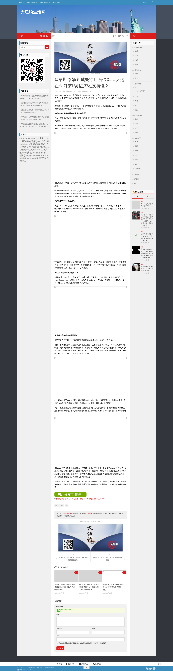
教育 (136, 101)
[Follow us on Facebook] (47, 36)
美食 (136, 74)
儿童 (34, 138)
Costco (21, 138)
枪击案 (24, 150)
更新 (47, 147)
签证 (45, 153)
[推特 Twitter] (44, 36)
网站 (57, 635)
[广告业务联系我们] (90, 551)
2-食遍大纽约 (137, 70)
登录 (144, 2)
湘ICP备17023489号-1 (25, 670)
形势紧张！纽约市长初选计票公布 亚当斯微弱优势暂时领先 (113, 587)
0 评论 (127, 36)
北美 (53, 36)
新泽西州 (33, 147)
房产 (136, 87)
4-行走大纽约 (137, 115)
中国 (136, 146)
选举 (66, 505)
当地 (136, 160)
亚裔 (27, 138)
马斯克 (21, 161)
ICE (25, 138)
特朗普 (36, 150)
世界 (136, 142)
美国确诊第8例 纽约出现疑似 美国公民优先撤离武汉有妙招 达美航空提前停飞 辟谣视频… (147, 253)
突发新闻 (138, 169)
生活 (136, 110)
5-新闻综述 (137, 138)
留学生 (24, 153)
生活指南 (32, 2)
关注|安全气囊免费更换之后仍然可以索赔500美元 (147, 269)
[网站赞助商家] (90, 72)
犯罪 (39, 150)
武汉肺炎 (30, 150)
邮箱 (94, 628)
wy (57, 91)
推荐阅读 (136, 179)
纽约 (22, 155)
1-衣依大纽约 (137, 47)
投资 (20, 144)
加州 (37, 138)
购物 (136, 64)
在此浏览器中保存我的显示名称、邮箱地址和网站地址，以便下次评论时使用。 (83, 643)
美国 (42, 156)
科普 (134, 183)
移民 (42, 153)
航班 (33, 158)
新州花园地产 (140, 91)
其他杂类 (136, 174)
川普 (47, 141)
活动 (136, 164)
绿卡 (38, 156)
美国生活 (29, 158)
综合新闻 (34, 156)
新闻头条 (45, 2)
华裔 (34, 140)
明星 (62, 505)
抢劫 (23, 144)
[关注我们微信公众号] (41, 36)
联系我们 (57, 2)
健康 (136, 51)
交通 (136, 119)
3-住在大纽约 (137, 84)
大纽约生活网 (32, 12)
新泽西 (25, 146)
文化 (136, 105)
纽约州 (28, 156)
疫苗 (34, 153)
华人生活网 (88, 513)
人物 (136, 151)
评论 (58, 615)
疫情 (29, 152)
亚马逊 (31, 138)
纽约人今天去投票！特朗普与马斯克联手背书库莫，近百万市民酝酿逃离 (88, 587)
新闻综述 (41, 146)
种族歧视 (38, 153)
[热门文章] (137, 196)
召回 (38, 141)
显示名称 (59, 628)
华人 (28, 141)
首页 (22, 2)
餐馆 (136, 78)
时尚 (136, 60)
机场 (20, 150)
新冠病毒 (35, 143)
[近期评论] (148, 196)
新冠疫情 (27, 144)
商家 (136, 55)
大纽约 (42, 141)
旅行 (136, 123)
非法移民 (44, 158)
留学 (136, 128)
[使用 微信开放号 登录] (58, 610)
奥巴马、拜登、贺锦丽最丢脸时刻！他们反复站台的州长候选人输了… (64, 587)
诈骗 (36, 158)
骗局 (25, 161)
